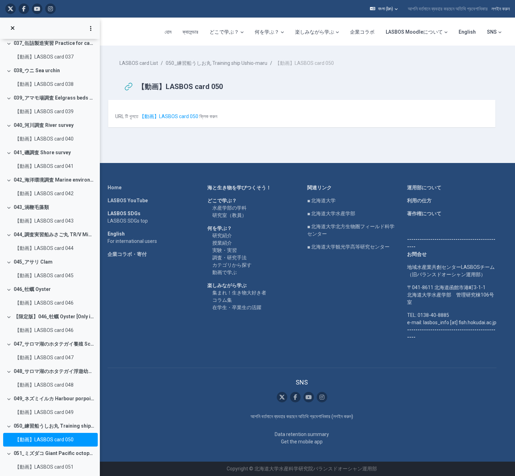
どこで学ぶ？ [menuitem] (224, 32)
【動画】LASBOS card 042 (44, 193)
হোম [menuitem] (168, 32)
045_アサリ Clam (33, 262)
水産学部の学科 (229, 208)
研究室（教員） (229, 215)
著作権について (424, 213)
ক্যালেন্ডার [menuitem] (190, 32)
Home (115, 187)
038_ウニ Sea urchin (37, 70)
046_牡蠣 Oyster (32, 289)
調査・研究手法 (229, 257)
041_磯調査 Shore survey (42, 152)
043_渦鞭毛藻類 (31, 207)
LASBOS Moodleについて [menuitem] (414, 32)
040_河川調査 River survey (44, 125)
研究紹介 (222, 235)
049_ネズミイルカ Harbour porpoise (54, 398)
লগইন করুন (501, 9)
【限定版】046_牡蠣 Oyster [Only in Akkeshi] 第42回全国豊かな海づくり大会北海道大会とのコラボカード (54, 316)
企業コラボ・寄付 (127, 254)
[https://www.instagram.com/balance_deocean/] (50, 9)
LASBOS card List (138, 63)
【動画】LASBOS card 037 (44, 57)
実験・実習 (224, 250)
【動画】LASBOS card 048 (44, 385)
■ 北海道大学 (321, 200)
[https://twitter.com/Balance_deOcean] (10, 9)
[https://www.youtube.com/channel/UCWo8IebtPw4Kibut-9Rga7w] (37, 9)
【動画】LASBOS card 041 (44, 166)
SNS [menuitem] (492, 32)
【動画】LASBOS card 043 (44, 221)
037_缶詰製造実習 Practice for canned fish (54, 43)
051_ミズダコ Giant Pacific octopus (54, 453)
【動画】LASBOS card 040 (44, 139)
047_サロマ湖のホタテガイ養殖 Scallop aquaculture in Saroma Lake (54, 344)
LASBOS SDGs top (128, 221)
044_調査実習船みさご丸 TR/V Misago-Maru (54, 234)
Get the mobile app (302, 441)
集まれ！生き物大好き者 (239, 292)
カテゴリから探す (232, 265)
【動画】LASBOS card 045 (44, 275)
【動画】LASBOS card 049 (44, 412)
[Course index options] (90, 28)
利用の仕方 (419, 200)
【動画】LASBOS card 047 (44, 357)
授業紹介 (222, 243)
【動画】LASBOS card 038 (44, 84)
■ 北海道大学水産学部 (331, 213)
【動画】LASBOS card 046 (44, 303)
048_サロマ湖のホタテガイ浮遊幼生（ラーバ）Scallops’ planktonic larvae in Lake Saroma (54, 371)
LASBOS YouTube (128, 200)
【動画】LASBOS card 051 (44, 467)
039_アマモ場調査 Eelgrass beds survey (54, 98)
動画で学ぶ (224, 272)
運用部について (424, 187)
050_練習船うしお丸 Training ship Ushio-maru (54, 426)
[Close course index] (12, 28)
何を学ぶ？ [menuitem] (267, 32)
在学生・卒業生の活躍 (236, 307)
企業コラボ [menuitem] (362, 32)
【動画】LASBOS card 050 (44, 439)
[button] (384, 8)
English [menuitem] (467, 32)
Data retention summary (302, 434)
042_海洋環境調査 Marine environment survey (54, 180)
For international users (132, 241)
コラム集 (222, 300)
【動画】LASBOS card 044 (44, 248)
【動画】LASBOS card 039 (44, 111)
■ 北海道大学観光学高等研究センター (348, 247)
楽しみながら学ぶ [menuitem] (314, 32)
